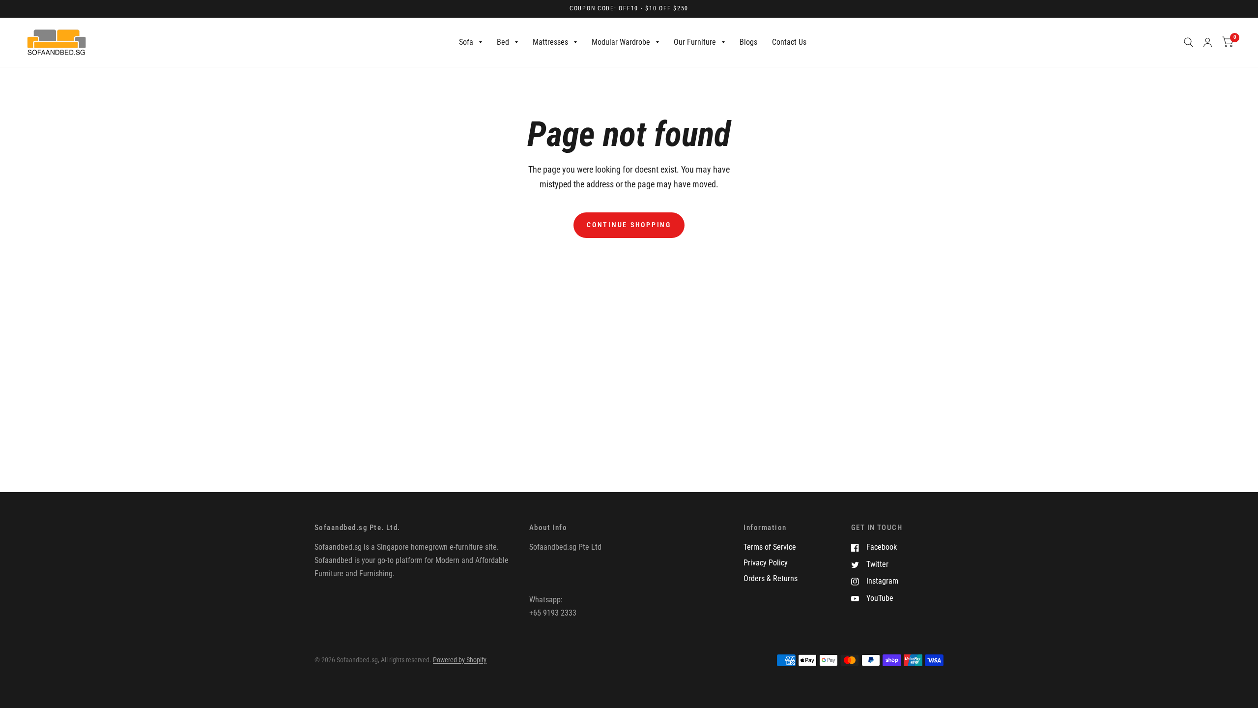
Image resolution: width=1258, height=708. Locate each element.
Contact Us (789, 42)
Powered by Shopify (459, 660)
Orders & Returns (770, 578)
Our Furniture (695, 42)
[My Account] (1207, 42)
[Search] (1188, 42)
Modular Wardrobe (621, 42)
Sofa (466, 42)
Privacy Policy (765, 562)
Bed (503, 42)
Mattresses (550, 42)
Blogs (748, 42)
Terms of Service (769, 547)
